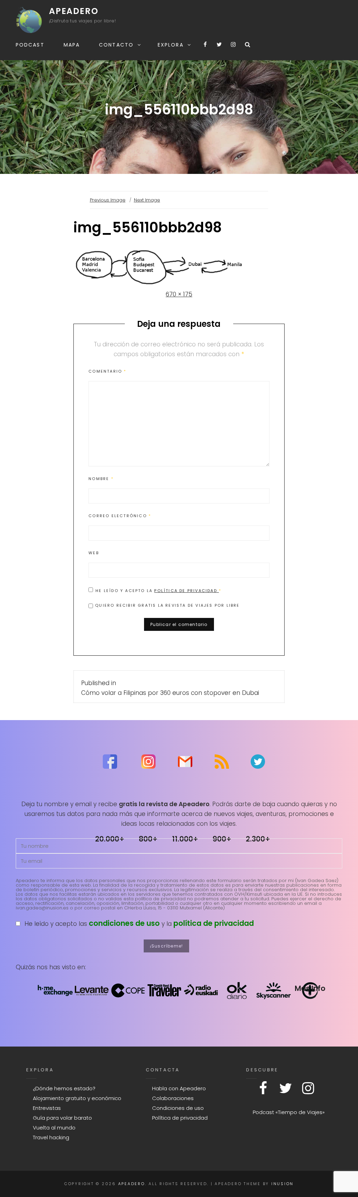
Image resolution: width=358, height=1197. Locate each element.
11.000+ (185, 839)
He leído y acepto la (158, 590)
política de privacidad (213, 923)
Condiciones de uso (178, 1108)
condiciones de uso (124, 923)
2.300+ (258, 839)
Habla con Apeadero (179, 1088)
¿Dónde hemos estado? (64, 1088)
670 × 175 (179, 294)
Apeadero (73, 11)
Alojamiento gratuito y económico (77, 1098)
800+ (148, 839)
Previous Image (108, 200)
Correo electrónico (119, 515)
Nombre (101, 478)
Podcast (30, 44)
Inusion (282, 1184)
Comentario (107, 371)
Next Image (147, 200)
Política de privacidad (186, 590)
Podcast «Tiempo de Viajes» (289, 1112)
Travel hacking (51, 1137)
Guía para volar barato (62, 1117)
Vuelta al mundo (54, 1127)
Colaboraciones (173, 1098)
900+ (222, 839)
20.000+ (109, 839)
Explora (171, 44)
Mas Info (310, 988)
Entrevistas (47, 1108)
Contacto (116, 44)
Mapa (72, 44)
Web (93, 552)
